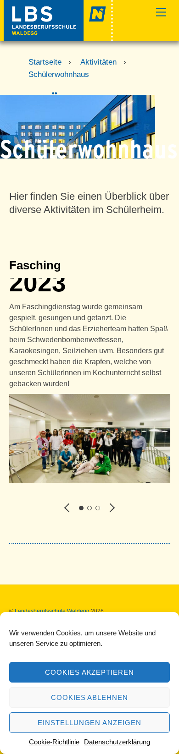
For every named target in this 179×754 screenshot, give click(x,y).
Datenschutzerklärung (117, 742)
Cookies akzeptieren (89, 672)
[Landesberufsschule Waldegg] (58, 37)
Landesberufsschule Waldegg (52, 611)
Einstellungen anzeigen (89, 723)
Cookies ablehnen (90, 697)
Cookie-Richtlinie (54, 742)
